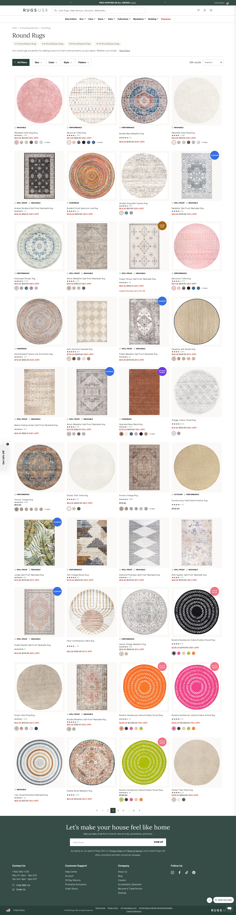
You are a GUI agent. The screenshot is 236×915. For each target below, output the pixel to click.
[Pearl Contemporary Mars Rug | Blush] (92, 612)
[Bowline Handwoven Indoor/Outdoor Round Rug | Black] (197, 612)
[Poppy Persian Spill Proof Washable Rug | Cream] (144, 246)
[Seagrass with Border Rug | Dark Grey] (197, 321)
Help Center (71, 871)
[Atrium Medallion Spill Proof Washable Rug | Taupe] (92, 246)
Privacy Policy (113, 908)
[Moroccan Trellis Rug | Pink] (197, 246)
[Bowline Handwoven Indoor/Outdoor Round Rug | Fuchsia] (197, 687)
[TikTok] (186, 873)
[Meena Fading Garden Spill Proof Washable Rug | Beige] (39, 392)
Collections (123, 19)
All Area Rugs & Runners (29, 28)
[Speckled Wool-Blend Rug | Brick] (144, 392)
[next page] (139, 810)
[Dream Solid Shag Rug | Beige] (39, 687)
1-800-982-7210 (20, 871)
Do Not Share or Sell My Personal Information (155, 908)
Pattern (82, 62)
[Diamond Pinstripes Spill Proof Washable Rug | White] (144, 542)
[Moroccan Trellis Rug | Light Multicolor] (92, 100)
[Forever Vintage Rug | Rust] (39, 467)
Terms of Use (100, 908)
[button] (21, 62)
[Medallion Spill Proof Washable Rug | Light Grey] (197, 176)
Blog (120, 876)
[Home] (35, 10)
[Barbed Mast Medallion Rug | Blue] (144, 100)
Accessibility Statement (129, 884)
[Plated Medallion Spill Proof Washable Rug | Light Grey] (144, 321)
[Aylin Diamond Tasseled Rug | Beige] (92, 321)
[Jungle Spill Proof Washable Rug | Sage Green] (39, 542)
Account (69, 876)
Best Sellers (71, 19)
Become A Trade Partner (130, 888)
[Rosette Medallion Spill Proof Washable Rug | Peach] (92, 687)
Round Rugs (46, 28)
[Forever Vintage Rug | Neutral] (144, 467)
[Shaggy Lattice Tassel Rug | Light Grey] (197, 392)
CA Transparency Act (129, 908)
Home (14, 28)
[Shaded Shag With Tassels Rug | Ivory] (144, 176)
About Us (122, 871)
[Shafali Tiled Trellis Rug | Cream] (92, 467)
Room (101, 19)
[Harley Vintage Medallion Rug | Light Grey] (144, 612)
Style (110, 19)
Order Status (71, 888)
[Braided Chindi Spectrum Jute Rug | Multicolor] (92, 176)
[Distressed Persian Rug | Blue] (39, 246)
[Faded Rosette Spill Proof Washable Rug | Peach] (39, 612)
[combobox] (213, 62)
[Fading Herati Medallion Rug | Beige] (92, 762)
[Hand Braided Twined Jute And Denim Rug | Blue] (39, 321)
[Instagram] (172, 873)
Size (81, 19)
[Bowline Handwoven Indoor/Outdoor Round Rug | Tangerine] (144, 687)
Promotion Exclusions (75, 884)
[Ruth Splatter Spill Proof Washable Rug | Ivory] (197, 542)
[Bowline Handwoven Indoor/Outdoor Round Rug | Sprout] (144, 762)
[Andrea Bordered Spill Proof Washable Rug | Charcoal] (39, 176)
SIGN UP (158, 842)
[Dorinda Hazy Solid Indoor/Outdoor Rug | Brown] (197, 467)
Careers (122, 880)
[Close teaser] (7, 444)
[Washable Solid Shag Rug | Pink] (39, 100)
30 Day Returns (73, 880)
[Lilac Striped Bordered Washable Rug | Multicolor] (39, 762)
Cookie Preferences (133, 911)
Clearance (166, 19)
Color (90, 19)
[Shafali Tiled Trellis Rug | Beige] (197, 762)
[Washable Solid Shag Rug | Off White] (197, 100)
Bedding (152, 19)
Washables (138, 19)
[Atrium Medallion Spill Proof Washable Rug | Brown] (92, 392)
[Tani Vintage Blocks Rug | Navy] (92, 542)
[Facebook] (179, 873)
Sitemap (122, 892)
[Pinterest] (193, 873)
